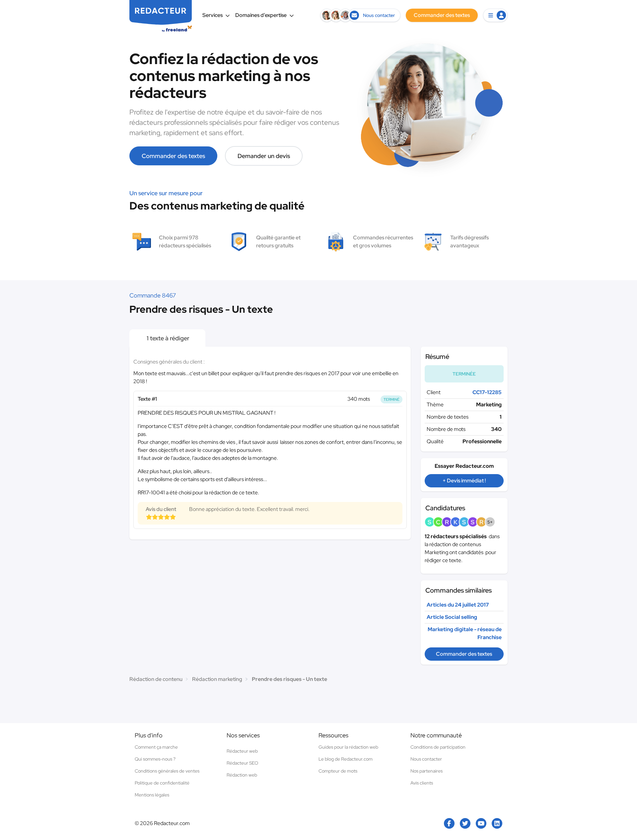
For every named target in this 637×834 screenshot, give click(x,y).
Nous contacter (426, 759)
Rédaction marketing (217, 679)
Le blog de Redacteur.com (345, 759)
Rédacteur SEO (242, 763)
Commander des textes (173, 156)
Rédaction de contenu (155, 679)
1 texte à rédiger (167, 338)
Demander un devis (264, 156)
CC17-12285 (487, 392)
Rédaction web (242, 775)
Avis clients (421, 783)
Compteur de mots (337, 771)
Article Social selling (452, 617)
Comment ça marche (156, 747)
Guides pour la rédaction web (348, 747)
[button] (495, 15)
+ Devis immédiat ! (464, 480)
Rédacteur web (242, 751)
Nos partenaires (426, 771)
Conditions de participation (437, 747)
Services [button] (212, 15)
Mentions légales (152, 795)
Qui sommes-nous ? (155, 759)
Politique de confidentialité (162, 783)
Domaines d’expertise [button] (261, 15)
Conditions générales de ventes (167, 771)
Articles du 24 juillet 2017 (458, 604)
